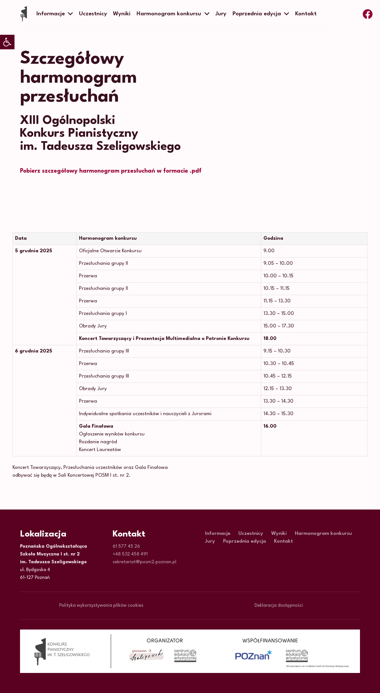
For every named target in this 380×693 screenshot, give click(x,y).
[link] (7, 42)
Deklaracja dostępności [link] (279, 605)
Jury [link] (210, 541)
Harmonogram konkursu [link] (323, 533)
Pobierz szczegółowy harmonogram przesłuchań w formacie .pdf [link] (110, 171)
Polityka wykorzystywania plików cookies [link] (101, 605)
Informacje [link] (217, 533)
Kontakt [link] (283, 541)
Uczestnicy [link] (250, 533)
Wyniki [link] (279, 533)
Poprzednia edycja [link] (244, 541)
